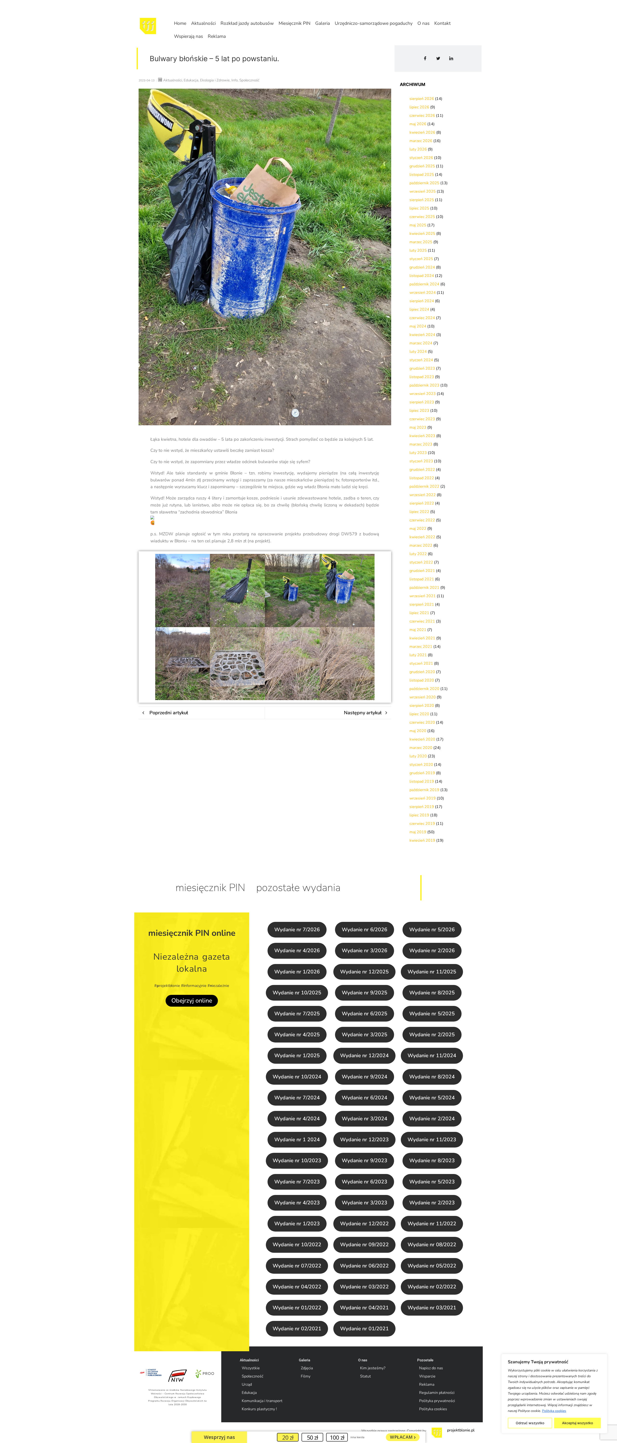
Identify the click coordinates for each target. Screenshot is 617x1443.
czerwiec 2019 (422, 823)
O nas (423, 23)
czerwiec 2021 (422, 621)
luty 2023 (418, 452)
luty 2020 (418, 756)
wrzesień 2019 (422, 798)
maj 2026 (417, 124)
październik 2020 (424, 688)
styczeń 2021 (421, 663)
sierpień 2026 (421, 98)
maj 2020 (417, 731)
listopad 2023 (421, 377)
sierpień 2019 (421, 806)
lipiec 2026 (419, 107)
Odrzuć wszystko (530, 1423)
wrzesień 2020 (422, 697)
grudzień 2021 (422, 570)
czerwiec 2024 (422, 318)
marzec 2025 (420, 242)
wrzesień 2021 (422, 596)
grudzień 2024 (422, 267)
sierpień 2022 (421, 503)
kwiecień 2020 (422, 739)
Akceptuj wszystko (577, 1423)
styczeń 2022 (421, 562)
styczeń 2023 (421, 461)
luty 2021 (418, 655)
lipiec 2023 (419, 410)
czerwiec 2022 (422, 520)
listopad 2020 (421, 680)
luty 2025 (418, 250)
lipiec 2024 (419, 309)
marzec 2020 (420, 747)
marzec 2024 (420, 343)
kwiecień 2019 (422, 840)
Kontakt (442, 23)
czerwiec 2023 (422, 419)
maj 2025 (417, 225)
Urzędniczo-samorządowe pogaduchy (374, 23)
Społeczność (252, 1376)
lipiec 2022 (419, 511)
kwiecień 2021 (422, 638)
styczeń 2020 (421, 764)
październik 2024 (424, 284)
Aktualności (203, 23)
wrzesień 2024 (422, 292)
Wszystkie (251, 1368)
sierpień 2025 (421, 200)
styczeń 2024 (421, 360)
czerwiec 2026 (422, 115)
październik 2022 (424, 486)
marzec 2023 (420, 444)
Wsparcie (427, 1376)
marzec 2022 (420, 545)
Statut (365, 1376)
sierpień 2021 (421, 604)
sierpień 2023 (421, 402)
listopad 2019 (421, 781)
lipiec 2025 (419, 208)
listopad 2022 (421, 478)
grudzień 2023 (422, 368)
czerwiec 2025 (422, 216)
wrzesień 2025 (422, 191)
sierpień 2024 (421, 301)
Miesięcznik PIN (294, 23)
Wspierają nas (188, 36)
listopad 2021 (421, 579)
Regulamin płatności (437, 1392)
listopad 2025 (421, 174)
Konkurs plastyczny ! (259, 1409)
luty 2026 (418, 149)
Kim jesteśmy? (372, 1368)
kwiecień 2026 (422, 132)
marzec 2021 (420, 646)
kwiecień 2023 (422, 436)
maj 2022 (417, 528)
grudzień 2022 (422, 469)
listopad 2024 (421, 275)
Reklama (217, 36)
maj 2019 (417, 832)
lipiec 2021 (419, 613)
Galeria (322, 23)
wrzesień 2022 (422, 495)
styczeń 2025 (421, 259)
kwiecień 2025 (422, 233)
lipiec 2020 (419, 714)
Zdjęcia (307, 1368)
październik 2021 (424, 587)
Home (180, 23)
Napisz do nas (431, 1368)
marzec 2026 (420, 141)
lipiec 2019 (419, 815)
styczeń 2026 (421, 157)
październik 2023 (424, 385)
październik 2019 (424, 790)
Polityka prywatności (437, 1401)
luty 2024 (418, 351)
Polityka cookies (554, 1411)
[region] (554, 1393)
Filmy (305, 1376)
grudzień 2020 (422, 672)
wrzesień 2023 (422, 393)
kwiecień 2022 (422, 537)
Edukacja (249, 1392)
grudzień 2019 (422, 773)
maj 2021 (417, 629)
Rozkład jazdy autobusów (247, 23)
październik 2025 (424, 183)
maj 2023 (417, 427)
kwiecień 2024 (422, 334)
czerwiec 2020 (422, 722)
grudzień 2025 (422, 166)
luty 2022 (418, 554)
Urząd (247, 1384)
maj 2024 (417, 326)
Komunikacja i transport (262, 1401)
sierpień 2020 (421, 705)
